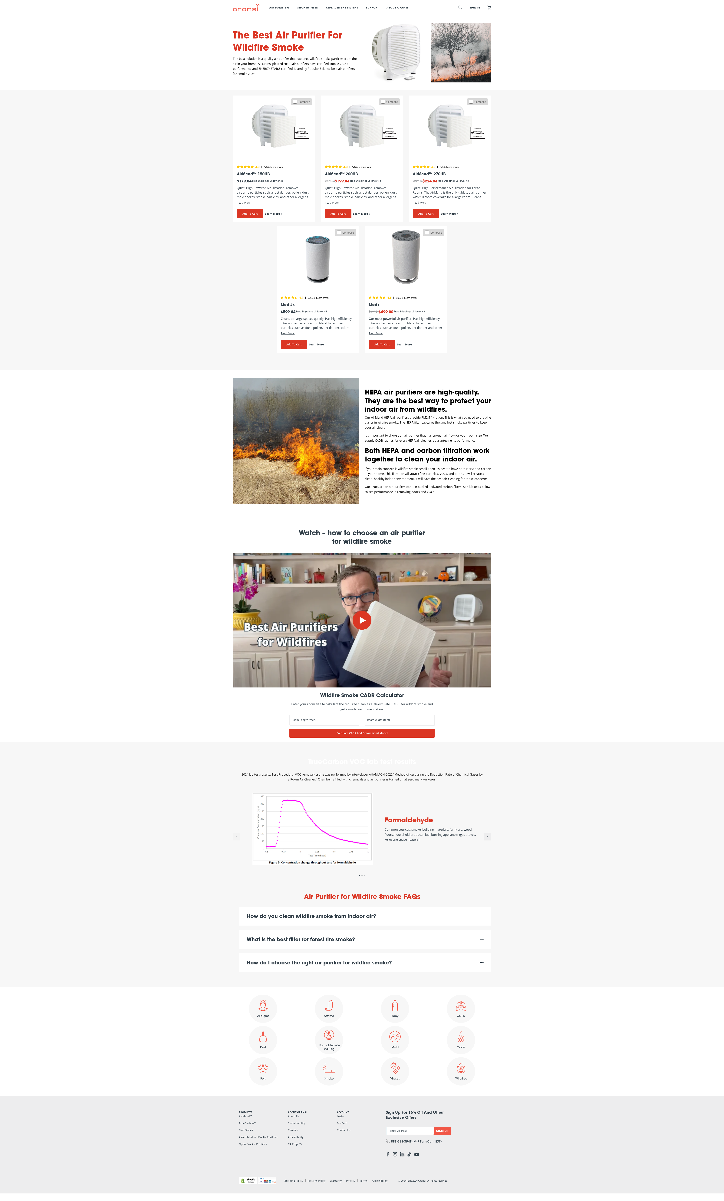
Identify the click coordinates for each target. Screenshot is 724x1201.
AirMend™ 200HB (341, 173)
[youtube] (416, 1154)
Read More (244, 202)
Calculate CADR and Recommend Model (362, 733)
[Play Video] (362, 620)
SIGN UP (442, 1131)
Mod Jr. (288, 304)
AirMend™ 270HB (429, 173)
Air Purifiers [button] (279, 7)
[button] (460, 7)
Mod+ (374, 304)
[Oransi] (246, 7)
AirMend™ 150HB (253, 173)
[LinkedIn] (402, 1155)
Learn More (272, 213)
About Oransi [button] (397, 7)
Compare (304, 102)
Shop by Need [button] (307, 7)
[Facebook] (388, 1155)
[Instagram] (395, 1155)
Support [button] (372, 7)
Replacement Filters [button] (342, 7)
